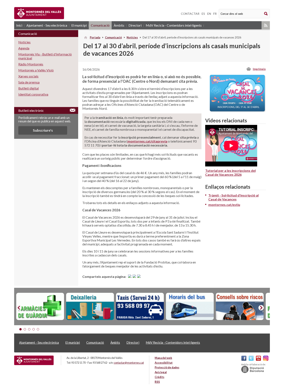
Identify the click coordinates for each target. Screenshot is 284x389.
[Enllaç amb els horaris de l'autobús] (190, 306)
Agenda (23, 48)
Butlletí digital (28, 88)
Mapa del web (163, 357)
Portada (95, 37)
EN (209, 13)
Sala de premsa (29, 82)
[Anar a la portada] (34, 360)
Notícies (132, 37)
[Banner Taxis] (140, 306)
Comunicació (100, 25)
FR (215, 13)
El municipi (79, 25)
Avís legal (161, 372)
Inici (19, 25)
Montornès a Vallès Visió (36, 70)
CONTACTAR (190, 13)
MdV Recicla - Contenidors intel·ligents (174, 25)
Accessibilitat (164, 362)
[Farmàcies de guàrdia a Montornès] (40, 306)
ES (203, 13)
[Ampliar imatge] (237, 110)
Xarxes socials (28, 76)
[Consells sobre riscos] (240, 306)
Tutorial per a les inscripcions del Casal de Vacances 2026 (230, 172)
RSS (266, 25)
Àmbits (119, 25)
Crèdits (159, 377)
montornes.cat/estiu (224, 205)
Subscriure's (43, 130)
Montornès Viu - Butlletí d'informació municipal (45, 56)
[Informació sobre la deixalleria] (90, 306)
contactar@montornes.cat (129, 362)
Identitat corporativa (33, 94)
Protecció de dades (167, 367)
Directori (135, 25)
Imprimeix (259, 69)
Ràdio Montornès (30, 64)
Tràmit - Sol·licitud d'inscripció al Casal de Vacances (233, 197)
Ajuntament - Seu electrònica (46, 25)
